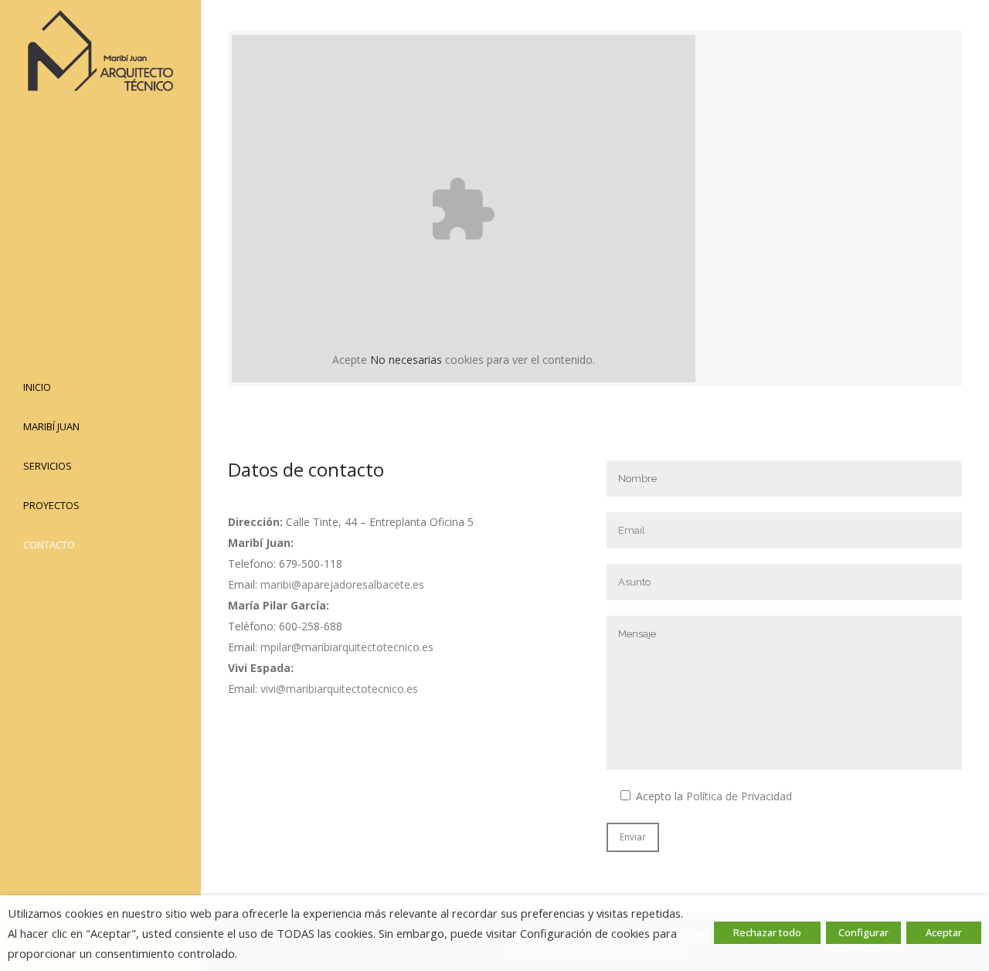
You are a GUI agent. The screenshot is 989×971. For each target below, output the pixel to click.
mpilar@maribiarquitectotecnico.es (346, 647)
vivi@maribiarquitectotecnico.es (339, 688)
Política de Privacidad (739, 796)
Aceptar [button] (944, 932)
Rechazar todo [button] (767, 932)
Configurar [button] (863, 932)
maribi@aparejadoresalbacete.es (342, 584)
